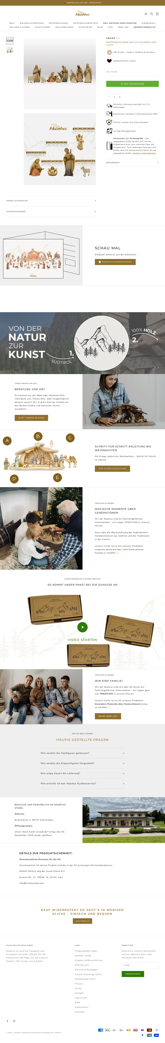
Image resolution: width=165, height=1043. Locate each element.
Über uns (123, 27)
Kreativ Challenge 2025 (88, 974)
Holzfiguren (42, 27)
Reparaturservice (145, 27)
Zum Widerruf (82, 921)
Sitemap (79, 1012)
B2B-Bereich (82, 965)
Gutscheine (85, 27)
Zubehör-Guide (83, 955)
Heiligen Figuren (19, 27)
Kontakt (79, 993)
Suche (78, 988)
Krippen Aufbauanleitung (88, 960)
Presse (78, 983)
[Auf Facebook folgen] (7, 1021)
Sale (12, 23)
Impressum (81, 997)
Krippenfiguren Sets (85, 23)
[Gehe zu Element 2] (9, 50)
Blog (100, 27)
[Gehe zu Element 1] (9, 40)
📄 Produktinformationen (115, 262)
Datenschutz (82, 1007)
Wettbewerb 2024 (85, 979)
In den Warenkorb (132, 83)
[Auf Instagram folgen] (14, 1021)
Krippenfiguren (58, 23)
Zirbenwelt (149, 23)
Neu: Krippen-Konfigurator (120, 23)
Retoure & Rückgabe (86, 969)
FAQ (110, 27)
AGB (77, 1002)
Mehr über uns (108, 716)
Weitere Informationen (144, 153)
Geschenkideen (64, 27)
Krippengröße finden (86, 951)
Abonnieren (132, 974)
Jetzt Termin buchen (31, 418)
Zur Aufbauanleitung (112, 468)
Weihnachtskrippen (32, 23)
